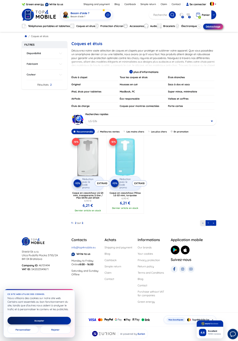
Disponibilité (34, 53)
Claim (164, 4)
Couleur (31, 74)
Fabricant (32, 63)
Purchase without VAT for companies (151, 293)
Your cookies (145, 253)
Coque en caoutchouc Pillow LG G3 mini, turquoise (125, 194)
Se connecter (198, 4)
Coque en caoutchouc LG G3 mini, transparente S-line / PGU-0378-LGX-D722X (87, 195)
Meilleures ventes (110, 131)
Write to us (56, 4)
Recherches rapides (96, 114)
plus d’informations (145, 72)
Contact (176, 4)
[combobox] (150, 121)
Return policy (146, 266)
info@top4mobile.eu (83, 247)
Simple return (148, 4)
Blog (117, 4)
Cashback (130, 4)
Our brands (145, 247)
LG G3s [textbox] (93, 121)
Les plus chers (159, 131)
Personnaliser (23, 329)
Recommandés (85, 131)
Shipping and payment (96, 4)
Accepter (39, 320)
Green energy (35, 4)
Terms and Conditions (151, 272)
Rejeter (55, 329)
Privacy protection (149, 260)
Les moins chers (135, 131)
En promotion (181, 131)
